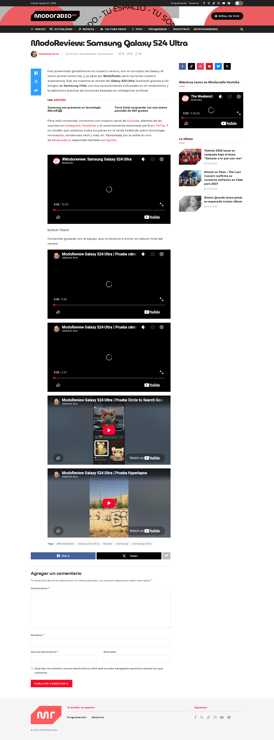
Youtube (133, 120)
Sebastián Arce (49, 53)
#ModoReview (65, 543)
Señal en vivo (229, 16)
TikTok (160, 125)
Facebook (89, 125)
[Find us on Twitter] (208, 3)
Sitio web (109, 652)
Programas (157, 29)
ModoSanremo (206, 29)
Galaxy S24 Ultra (88, 543)
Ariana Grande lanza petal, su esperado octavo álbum (223, 199)
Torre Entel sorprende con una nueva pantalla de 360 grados (141, 109)
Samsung (122, 543)
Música (88, 29)
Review (107, 543)
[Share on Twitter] (36, 82)
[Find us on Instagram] (219, 3)
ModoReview (87, 53)
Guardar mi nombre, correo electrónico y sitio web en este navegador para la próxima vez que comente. (98, 670)
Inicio (40, 29)
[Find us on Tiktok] (191, 66)
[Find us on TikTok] (214, 3)
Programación (179, 3)
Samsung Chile (142, 543)
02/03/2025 (71, 53)
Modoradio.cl (61, 140)
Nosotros (194, 3)
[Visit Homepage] (55, 16)
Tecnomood (105, 53)
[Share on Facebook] (36, 73)
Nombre (38, 635)
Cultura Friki (115, 29)
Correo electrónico (45, 652)
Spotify (111, 140)
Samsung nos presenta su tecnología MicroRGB (74, 109)
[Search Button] (241, 29)
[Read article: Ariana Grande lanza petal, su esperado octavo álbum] (190, 204)
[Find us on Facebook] (204, 3)
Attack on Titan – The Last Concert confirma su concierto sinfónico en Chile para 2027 (223, 178)
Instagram (73, 125)
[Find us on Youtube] (223, 3)
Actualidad (63, 29)
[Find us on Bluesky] (229, 3)
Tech (138, 29)
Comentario (40, 588)
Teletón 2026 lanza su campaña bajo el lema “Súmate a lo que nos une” (223, 154)
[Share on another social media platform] (36, 90)
